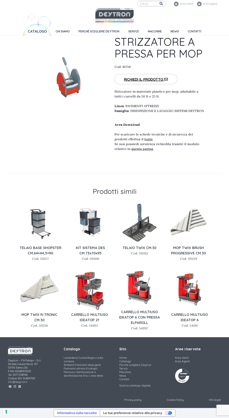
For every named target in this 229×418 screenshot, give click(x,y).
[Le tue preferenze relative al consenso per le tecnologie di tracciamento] (6, 411)
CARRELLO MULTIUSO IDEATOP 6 (189, 320)
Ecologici (92, 368)
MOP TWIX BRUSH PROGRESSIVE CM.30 (188, 253)
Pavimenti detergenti (88, 365)
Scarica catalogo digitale (135, 385)
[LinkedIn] (20, 387)
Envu (86, 375)
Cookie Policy (175, 400)
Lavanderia (71, 357)
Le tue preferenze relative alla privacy (132, 413)
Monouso (69, 372)
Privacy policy (133, 400)
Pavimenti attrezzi (75, 368)
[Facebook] (10, 387)
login (148, 139)
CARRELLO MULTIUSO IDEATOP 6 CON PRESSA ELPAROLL (139, 320)
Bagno (91, 357)
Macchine (125, 372)
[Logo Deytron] (114, 15)
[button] (164, 31)
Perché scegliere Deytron (135, 365)
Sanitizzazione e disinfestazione (80, 373)
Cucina (82, 357)
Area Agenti (182, 361)
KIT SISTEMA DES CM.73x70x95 (90, 253)
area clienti (186, 3)
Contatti (124, 379)
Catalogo (125, 361)
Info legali (215, 400)
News (122, 375)
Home (123, 357)
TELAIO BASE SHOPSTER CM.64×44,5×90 (40, 253)
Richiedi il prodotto (144, 79)
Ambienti (69, 365)
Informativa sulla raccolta (77, 413)
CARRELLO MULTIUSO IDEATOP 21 (89, 320)
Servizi (123, 368)
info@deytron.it (17, 382)
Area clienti (182, 357)
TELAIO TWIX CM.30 (139, 250)
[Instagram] (15, 387)
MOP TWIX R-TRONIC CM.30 (39, 320)
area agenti (209, 3)
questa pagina (142, 149)
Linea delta (96, 375)
